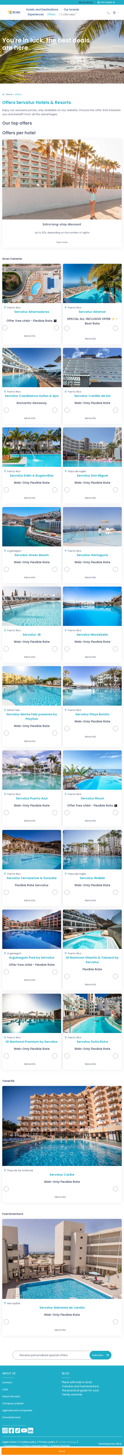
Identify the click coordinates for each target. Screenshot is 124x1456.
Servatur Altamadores (31, 312)
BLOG (65, 1373)
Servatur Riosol (92, 798)
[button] (115, 12)
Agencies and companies (17, 1410)
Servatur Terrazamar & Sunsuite (32, 878)
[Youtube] (24, 1430)
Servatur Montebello (92, 634)
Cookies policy (27, 1442)
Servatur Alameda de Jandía (62, 1307)
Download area (11, 1417)
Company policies (13, 1403)
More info (29, 336)
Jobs (5, 1389)
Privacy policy (47, 1442)
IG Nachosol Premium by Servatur (32, 1042)
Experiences (36, 14)
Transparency (11, 1446)
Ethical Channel (60, 1446)
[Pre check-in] (98, 2)
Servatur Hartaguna (92, 555)
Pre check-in (108, 2)
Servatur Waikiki (92, 878)
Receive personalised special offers (44, 1355)
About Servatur (11, 1396)
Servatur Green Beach (32, 555)
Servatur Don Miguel (92, 475)
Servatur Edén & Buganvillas (32, 475)
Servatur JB (32, 634)
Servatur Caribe (62, 1174)
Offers (51, 14)
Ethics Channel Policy (35, 1446)
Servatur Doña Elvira (92, 1042)
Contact (7, 1382)
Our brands (71, 9)
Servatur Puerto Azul (31, 798)
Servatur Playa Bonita (92, 714)
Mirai (118, 1444)
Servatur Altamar (92, 312)
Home (9, 94)
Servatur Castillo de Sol (92, 396)
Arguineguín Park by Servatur (31, 957)
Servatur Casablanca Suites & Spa (32, 396)
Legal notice (9, 1442)
